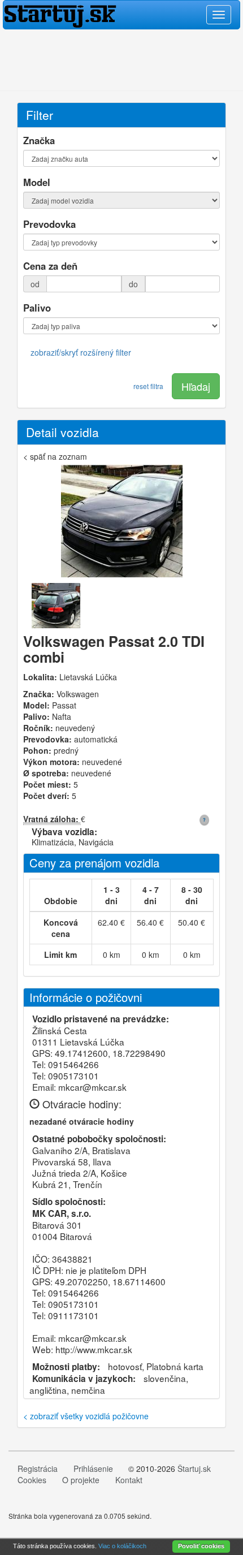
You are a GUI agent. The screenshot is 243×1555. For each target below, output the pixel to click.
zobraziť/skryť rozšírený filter (81, 352)
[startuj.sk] (121, 15)
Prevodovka (49, 224)
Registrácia (38, 1468)
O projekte (80, 1479)
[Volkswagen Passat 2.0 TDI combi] (121, 523)
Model (36, 182)
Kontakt (128, 1479)
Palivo (37, 307)
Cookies (32, 1479)
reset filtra (148, 386)
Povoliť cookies (201, 1546)
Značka (39, 140)
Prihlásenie (93, 1468)
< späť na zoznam (55, 456)
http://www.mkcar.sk (93, 1349)
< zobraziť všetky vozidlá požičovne (86, 1416)
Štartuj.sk (194, 1468)
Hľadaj (195, 386)
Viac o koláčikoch (122, 1546)
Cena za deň (50, 266)
